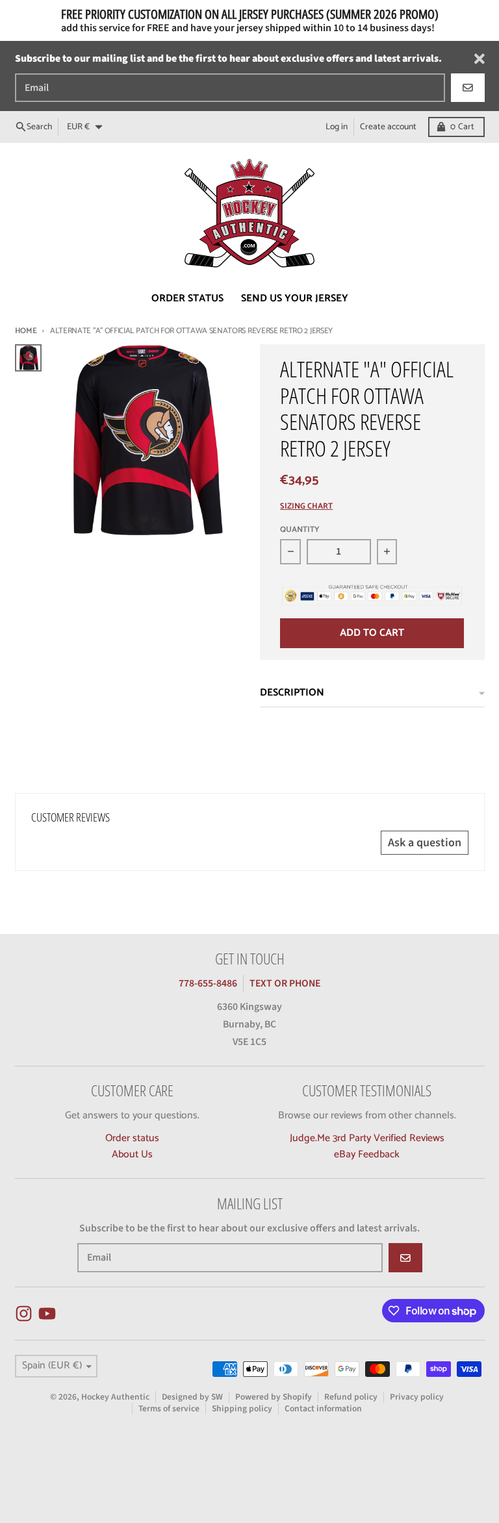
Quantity (300, 530)
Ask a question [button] (424, 843)
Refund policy (350, 1397)
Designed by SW (192, 1397)
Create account (388, 127)
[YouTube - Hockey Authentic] (47, 1313)
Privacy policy (417, 1397)
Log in (337, 127)
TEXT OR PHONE (285, 983)
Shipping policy (242, 1408)
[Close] (479, 58)
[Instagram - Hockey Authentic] (23, 1313)
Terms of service (168, 1408)
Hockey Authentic (115, 1397)
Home (26, 331)
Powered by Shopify (273, 1397)
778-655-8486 (208, 983)
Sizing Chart (306, 507)
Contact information (323, 1408)
